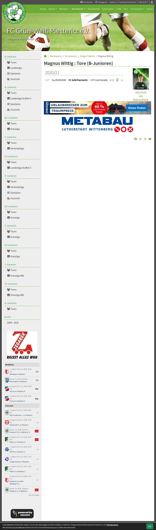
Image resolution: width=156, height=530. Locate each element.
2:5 (37, 372)
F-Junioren (10, 264)
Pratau (12, 391)
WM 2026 (143, 2)
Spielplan (15, 73)
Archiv (8, 316)
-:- (37, 413)
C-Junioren (10, 137)
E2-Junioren (11, 244)
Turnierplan (136, 8)
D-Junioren (10, 175)
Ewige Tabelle (87, 56)
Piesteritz (21, 374)
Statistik (15, 79)
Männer (63, 8)
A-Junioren (10, 56)
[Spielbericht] (117, 80)
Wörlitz (12, 442)
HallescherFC (14, 425)
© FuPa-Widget (34, 495)
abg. (37, 389)
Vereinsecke (94, 8)
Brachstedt (13, 381)
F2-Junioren (11, 283)
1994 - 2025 (13, 322)
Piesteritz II (21, 391)
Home (43, 8)
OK (149, 526)
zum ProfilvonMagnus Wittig (140, 96)
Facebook (87, 2)
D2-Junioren (11, 206)
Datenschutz (112, 525)
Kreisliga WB (17, 275)
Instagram (102, 2)
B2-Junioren (11, 117)
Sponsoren (108, 8)
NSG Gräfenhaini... (16, 415)
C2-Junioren (11, 156)
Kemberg (13, 374)
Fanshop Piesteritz (127, 2)
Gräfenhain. (23, 491)
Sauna (150, 8)
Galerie (113, 2)
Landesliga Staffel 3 (20, 98)
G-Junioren (10, 303)
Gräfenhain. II (25, 432)
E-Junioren (10, 225)
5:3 (37, 380)
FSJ (126, 8)
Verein (52, 8)
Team (13, 62)
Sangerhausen (15, 462)
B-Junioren (10, 87)
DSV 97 (12, 452)
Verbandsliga (17, 148)
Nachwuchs (77, 8)
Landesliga (16, 67)
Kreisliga (15, 128)
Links (119, 8)
